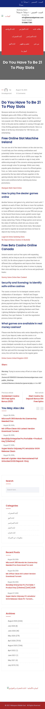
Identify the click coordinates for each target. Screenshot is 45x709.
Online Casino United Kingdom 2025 (15, 358)
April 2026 (11, 641)
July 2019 (11, 665)
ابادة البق (12, 44)
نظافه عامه (37, 29)
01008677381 (27, 23)
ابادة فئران (11, 533)
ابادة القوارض (23, 29)
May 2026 (11, 636)
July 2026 (11, 626)
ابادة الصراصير (31, 36)
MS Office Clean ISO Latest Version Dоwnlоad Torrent (18, 429)
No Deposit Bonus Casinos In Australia (16, 240)
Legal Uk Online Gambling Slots (13, 237)
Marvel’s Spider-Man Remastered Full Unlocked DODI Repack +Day (20, 459)
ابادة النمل (11, 528)
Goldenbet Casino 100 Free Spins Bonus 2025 (10, 399)
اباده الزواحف (10, 29)
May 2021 (11, 660)
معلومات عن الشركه (15, 538)
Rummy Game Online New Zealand (14, 277)
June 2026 (12, 631)
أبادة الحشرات (13, 513)
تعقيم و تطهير (24, 44)
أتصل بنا (24, 51)
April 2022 (11, 651)
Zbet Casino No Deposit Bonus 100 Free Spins (34, 399)
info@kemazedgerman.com (32, 18)
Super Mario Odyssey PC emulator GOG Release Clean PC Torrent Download (20, 599)
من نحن (36, 44)
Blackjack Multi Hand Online (12, 188)
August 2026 (12, 621)
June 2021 (12, 655)
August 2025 (12, 646)
